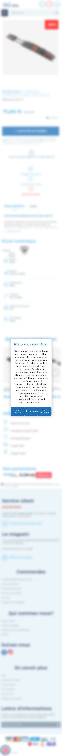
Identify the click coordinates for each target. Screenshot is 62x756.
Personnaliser (32, 411)
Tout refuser (17, 411)
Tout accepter (44, 411)
